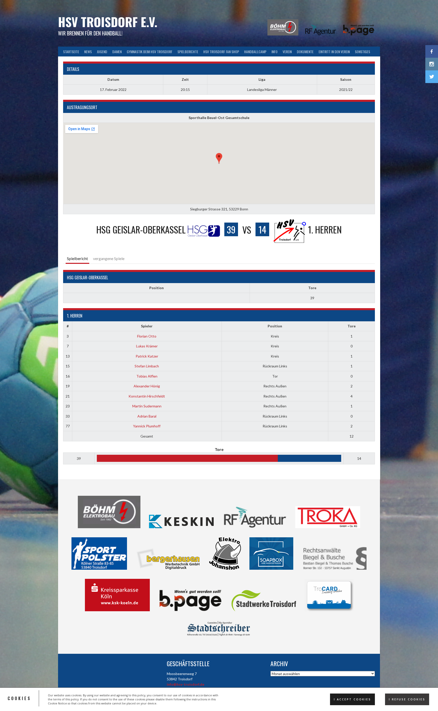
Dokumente (305, 51)
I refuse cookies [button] (407, 699)
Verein (287, 51)
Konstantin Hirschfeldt (147, 396)
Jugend (102, 51)
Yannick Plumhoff (146, 426)
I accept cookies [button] (352, 699)
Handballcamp (255, 51)
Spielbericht (77, 258)
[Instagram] (431, 64)
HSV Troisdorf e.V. (107, 22)
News (88, 51)
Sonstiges (362, 51)
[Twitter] (431, 76)
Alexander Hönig (147, 386)
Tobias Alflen (146, 376)
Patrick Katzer (147, 356)
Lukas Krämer (147, 346)
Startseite (71, 51)
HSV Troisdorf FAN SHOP (221, 51)
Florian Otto (146, 336)
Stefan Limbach (147, 366)
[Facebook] (431, 51)
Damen (117, 51)
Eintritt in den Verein (334, 51)
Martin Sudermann (146, 406)
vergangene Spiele (108, 258)
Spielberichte (187, 51)
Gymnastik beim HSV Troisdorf (149, 51)
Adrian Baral (146, 416)
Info (274, 51)
